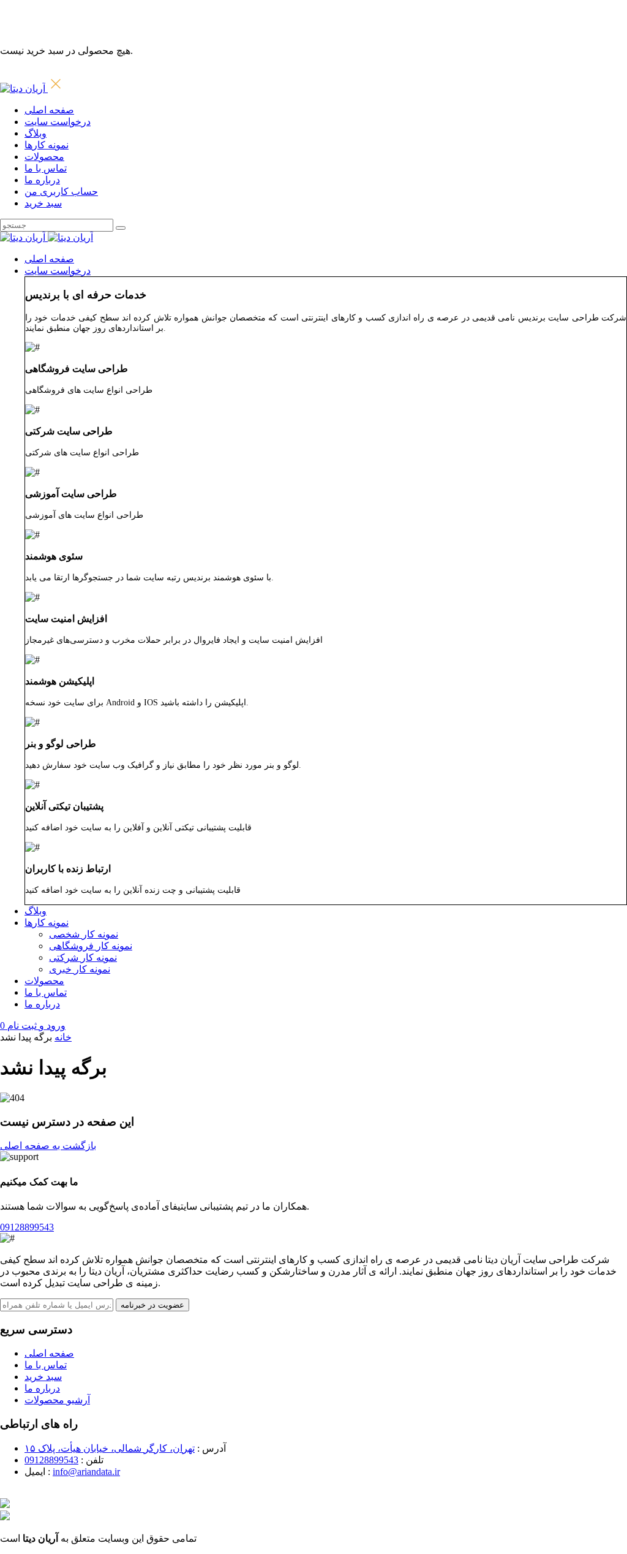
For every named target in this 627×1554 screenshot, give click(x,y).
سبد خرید (43, 203)
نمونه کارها (46, 145)
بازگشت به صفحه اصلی (48, 1145)
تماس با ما (45, 168)
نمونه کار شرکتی (83, 957)
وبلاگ (35, 133)
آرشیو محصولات (57, 1400)
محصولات (44, 156)
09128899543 (51, 1460)
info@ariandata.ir (86, 1471)
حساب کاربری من (61, 191)
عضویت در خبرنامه (152, 1305)
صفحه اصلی (49, 110)
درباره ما (42, 180)
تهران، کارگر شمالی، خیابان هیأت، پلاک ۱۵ (109, 1448)
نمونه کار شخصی (83, 934)
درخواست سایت (57, 121)
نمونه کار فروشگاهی (90, 946)
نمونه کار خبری (79, 969)
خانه (63, 1037)
